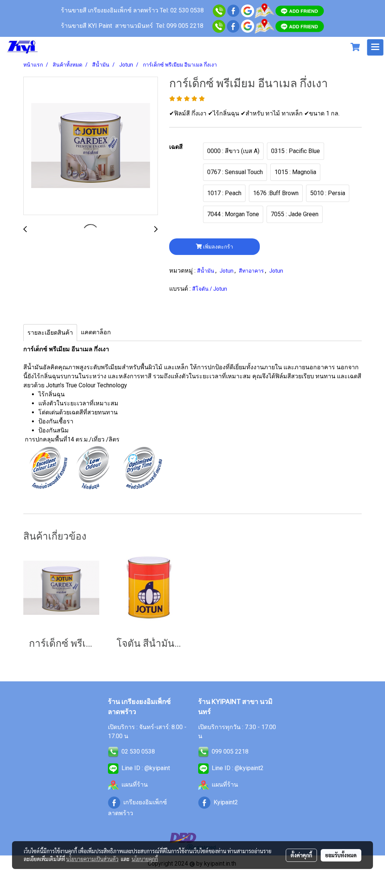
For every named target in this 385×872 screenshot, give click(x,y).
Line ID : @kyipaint (145, 768)
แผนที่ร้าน (134, 784)
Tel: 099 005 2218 (179, 25)
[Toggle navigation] (375, 47)
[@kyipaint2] (299, 25)
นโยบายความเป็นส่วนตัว (92, 858)
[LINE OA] (113, 768)
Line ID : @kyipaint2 (238, 768)
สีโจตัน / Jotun (209, 289)
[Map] (264, 10)
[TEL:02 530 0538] (113, 751)
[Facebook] (233, 25)
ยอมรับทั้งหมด (341, 855)
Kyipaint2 (226, 802)
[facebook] (233, 10)
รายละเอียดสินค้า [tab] (50, 332)
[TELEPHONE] (203, 751)
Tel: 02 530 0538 (182, 10)
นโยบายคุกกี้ (145, 858)
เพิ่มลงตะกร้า (217, 247)
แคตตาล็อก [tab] (96, 332)
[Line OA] (299, 10)
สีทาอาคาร (252, 271)
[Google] (247, 10)
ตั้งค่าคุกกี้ (301, 855)
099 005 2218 (230, 751)
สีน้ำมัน (206, 271)
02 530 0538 (138, 751)
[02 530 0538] (219, 10)
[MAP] (264, 25)
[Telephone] (218, 25)
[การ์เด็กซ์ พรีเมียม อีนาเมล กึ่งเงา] (91, 146)
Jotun (227, 271)
